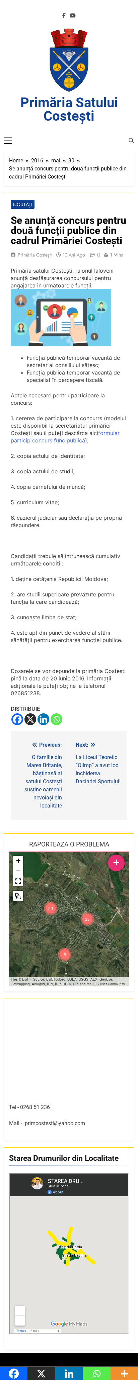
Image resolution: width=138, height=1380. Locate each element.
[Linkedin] (43, 719)
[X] (30, 719)
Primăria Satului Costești (69, 109)
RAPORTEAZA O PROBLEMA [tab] (69, 844)
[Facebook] (17, 719)
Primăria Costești (35, 254)
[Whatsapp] (56, 719)
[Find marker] (18, 896)
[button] (87, 919)
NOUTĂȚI (22, 204)
